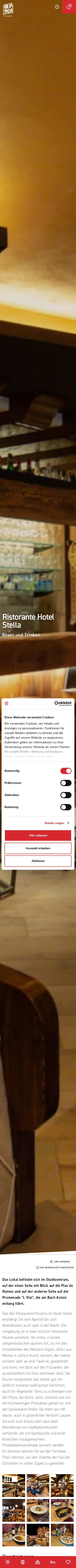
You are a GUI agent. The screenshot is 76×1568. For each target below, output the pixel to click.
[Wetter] (7, 1561)
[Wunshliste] (68, 1561)
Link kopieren (62, 1261)
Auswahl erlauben (38, 848)
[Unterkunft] (52, 1561)
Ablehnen (38, 861)
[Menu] (69, 7)
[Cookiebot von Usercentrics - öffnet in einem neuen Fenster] (55, 703)
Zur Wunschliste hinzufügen (57, 1267)
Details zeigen (54, 823)
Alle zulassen (38, 835)
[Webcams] (23, 1561)
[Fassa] (8, 10)
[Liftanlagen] (37, 1561)
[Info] (57, 7)
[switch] (66, 783)
